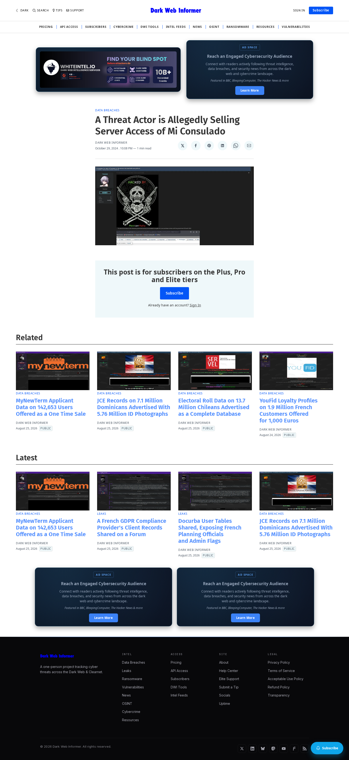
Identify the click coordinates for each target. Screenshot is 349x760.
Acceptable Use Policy (285, 679)
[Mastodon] (273, 748)
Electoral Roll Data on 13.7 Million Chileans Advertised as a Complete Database (213, 407)
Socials (224, 695)
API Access (69, 27)
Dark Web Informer (111, 143)
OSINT (214, 27)
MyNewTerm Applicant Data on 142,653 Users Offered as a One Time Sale (51, 407)
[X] (242, 748)
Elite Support (229, 679)
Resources (265, 27)
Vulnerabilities (296, 27)
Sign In (299, 10)
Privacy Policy (279, 662)
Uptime (224, 703)
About (223, 662)
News (197, 27)
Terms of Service (281, 671)
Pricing (46, 27)
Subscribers (96, 27)
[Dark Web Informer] (74, 656)
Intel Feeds (176, 27)
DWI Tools (150, 27)
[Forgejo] (294, 748)
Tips (59, 10)
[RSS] (304, 748)
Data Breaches (107, 110)
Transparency (279, 695)
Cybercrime (123, 27)
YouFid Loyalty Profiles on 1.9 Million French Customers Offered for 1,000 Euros (288, 410)
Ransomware (237, 27)
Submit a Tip (229, 687)
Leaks (101, 514)
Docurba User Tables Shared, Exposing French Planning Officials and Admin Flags (209, 531)
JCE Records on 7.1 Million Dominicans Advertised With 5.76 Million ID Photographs (133, 407)
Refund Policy (279, 687)
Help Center (228, 671)
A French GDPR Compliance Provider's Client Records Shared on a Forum (131, 528)
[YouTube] (283, 748)
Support (77, 10)
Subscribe (321, 10)
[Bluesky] (263, 748)
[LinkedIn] (252, 748)
